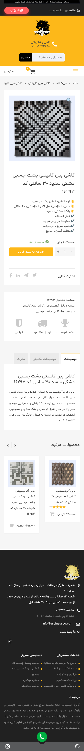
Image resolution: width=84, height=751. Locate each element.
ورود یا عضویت (59, 10)
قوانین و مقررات (67, 674)
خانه (75, 83)
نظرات (21, 359)
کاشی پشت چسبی (47, 311)
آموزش (15, 10)
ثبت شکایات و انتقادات (62, 669)
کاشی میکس (31, 680)
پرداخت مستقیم (66, 680)
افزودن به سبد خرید (31, 252)
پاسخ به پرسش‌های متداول (60, 663)
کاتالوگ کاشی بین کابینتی (60, 686)
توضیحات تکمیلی (44, 359)
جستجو (25, 57)
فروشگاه (61, 83)
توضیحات (70, 359)
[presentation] (15, 445)
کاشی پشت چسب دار (25, 663)
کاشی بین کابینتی (39, 83)
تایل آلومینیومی (55, 306)
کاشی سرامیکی (30, 686)
